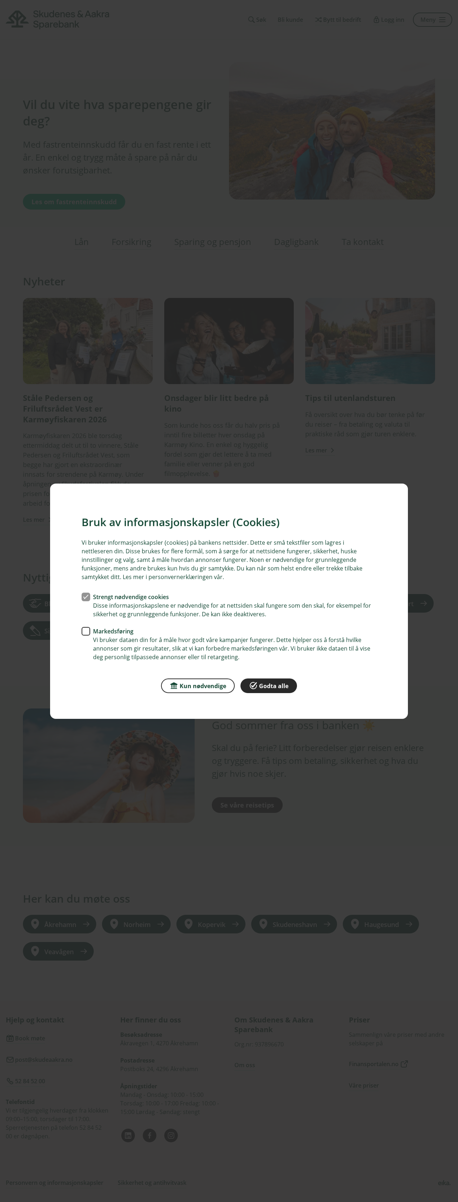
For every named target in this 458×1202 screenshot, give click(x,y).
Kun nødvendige (203, 686)
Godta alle (273, 686)
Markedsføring (113, 631)
